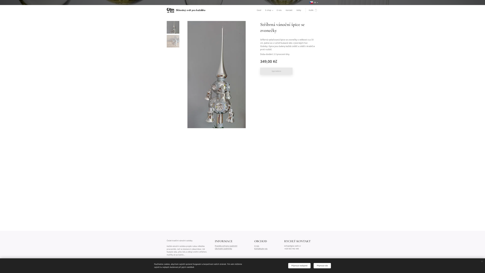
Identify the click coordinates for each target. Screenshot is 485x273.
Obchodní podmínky (223, 248)
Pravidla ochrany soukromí (226, 246)
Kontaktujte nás (261, 248)
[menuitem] (259, 10)
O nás (256, 246)
